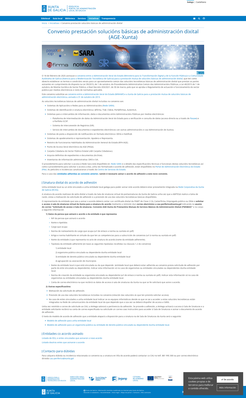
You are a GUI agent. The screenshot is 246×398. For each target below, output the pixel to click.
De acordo (228, 379)
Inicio (44, 23)
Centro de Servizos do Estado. (112, 169)
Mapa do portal (126, 392)
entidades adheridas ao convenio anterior (77, 173)
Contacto (136, 392)
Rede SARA (116, 163)
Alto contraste (146, 392)
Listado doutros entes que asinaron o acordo (63, 342)
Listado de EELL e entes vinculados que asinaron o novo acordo (72, 338)
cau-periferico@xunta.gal (62, 358)
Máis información (227, 387)
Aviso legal (115, 392)
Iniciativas (54, 23)
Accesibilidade (105, 392)
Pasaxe (193, 118)
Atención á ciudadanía (91, 392)
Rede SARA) (108, 105)
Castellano (201, 2)
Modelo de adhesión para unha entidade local (69, 320)
